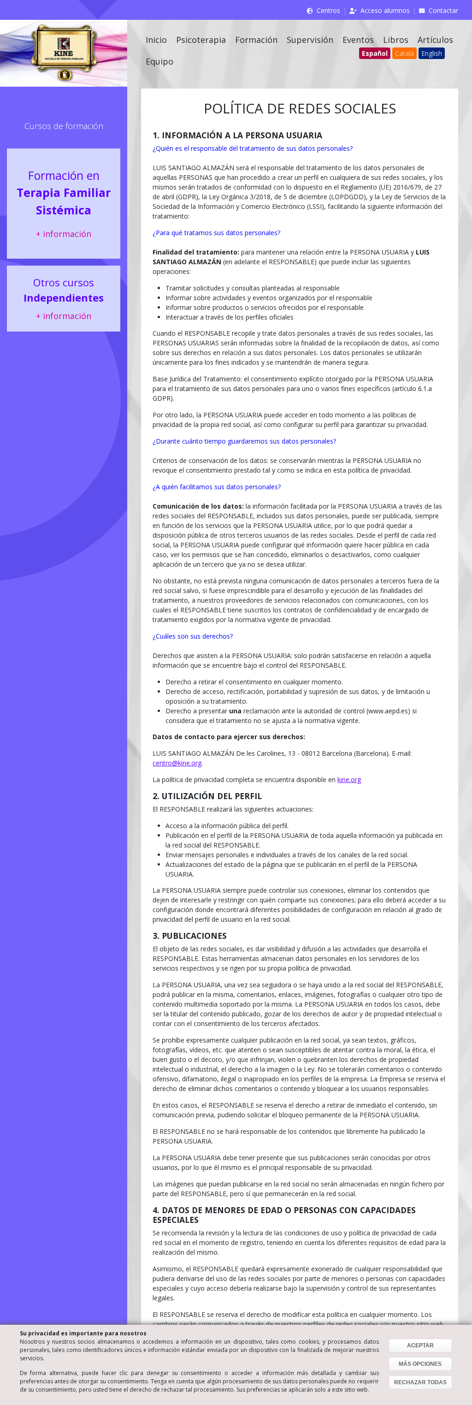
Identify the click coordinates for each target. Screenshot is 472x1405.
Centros (328, 10)
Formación (256, 39)
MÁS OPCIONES (420, 1364)
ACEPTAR (420, 1345)
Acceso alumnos (385, 10)
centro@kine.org (177, 763)
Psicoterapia (201, 39)
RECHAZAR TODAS (420, 1382)
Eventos (358, 39)
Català (404, 53)
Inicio (156, 39)
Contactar (443, 10)
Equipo (159, 61)
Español (375, 53)
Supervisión (310, 39)
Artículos (435, 39)
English (431, 53)
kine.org (349, 779)
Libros (395, 39)
